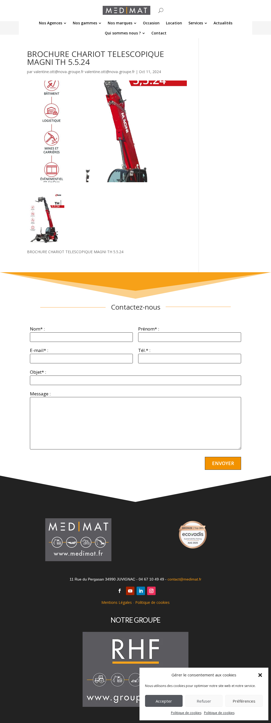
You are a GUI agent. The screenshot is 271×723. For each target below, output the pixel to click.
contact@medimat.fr (184, 579)
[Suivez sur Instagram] (151, 591)
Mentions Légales (116, 602)
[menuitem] (53, 23)
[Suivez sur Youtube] (130, 591)
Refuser (204, 701)
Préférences (244, 701)
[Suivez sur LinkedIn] (141, 591)
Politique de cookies (186, 713)
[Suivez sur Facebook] (119, 591)
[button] (260, 675)
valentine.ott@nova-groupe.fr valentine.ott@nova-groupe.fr (84, 71)
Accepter (164, 701)
